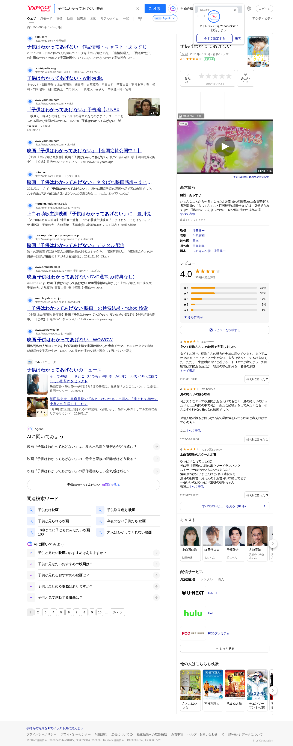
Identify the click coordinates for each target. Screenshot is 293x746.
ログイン (264, 9)
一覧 (126, 18)
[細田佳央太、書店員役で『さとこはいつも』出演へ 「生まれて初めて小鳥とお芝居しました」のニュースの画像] (37, 407)
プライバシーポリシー (41, 734)
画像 (59, 18)
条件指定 (190, 8)
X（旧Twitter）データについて (242, 734)
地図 (93, 18)
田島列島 (199, 246)
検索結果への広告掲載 (152, 734)
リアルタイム (110, 18)
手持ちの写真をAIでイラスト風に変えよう (54, 728)
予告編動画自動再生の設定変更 (251, 177)
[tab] (187, 580)
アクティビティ (262, 18)
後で (238, 38)
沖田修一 (199, 230)
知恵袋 (81, 18)
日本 (196, 240)
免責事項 (177, 734)
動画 (70, 18)
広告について (120, 734)
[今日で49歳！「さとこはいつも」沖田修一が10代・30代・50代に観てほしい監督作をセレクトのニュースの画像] (37, 384)
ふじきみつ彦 (202, 251)
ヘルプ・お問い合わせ (202, 734)
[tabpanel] (225, 620)
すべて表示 (187, 214)
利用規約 (101, 734)
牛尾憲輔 (199, 235)
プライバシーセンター (76, 734)
